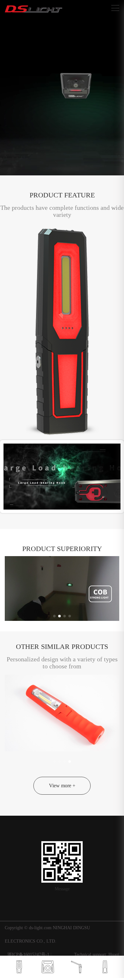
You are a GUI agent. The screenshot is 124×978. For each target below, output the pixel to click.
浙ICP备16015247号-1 (29, 954)
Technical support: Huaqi (96, 954)
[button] (54, 616)
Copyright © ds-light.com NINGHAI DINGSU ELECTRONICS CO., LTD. (47, 934)
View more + (62, 785)
